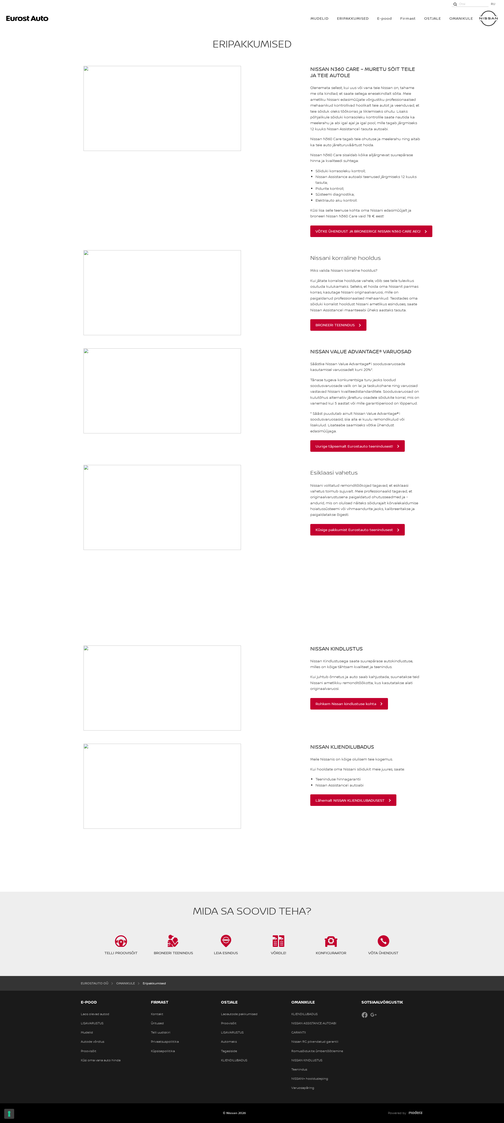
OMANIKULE (461, 18)
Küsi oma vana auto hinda (100, 1060)
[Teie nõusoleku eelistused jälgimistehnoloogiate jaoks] (9, 1114)
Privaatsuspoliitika (165, 1042)
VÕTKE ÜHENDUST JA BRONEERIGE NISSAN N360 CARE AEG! (368, 231)
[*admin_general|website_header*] (488, 18)
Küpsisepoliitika (163, 1051)
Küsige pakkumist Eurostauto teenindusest (354, 529)
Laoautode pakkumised (239, 1014)
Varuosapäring (302, 1088)
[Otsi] (455, 4)
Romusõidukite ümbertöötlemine (317, 1051)
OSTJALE (432, 18)
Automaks (229, 1042)
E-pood (384, 18)
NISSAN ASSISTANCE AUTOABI (313, 1023)
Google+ (373, 1015)
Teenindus (299, 1069)
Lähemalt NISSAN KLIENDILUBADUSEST (350, 800)
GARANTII (298, 1032)
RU (493, 4)
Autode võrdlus (92, 1042)
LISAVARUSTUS (92, 1023)
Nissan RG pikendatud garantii (314, 1042)
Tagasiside (229, 1051)
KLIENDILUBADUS (234, 1060)
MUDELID (320, 18)
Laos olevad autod (95, 1014)
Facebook (364, 1015)
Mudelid (87, 1032)
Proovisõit (88, 1051)
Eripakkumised (353, 18)
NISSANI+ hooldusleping (309, 1079)
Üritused (157, 1023)
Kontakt (157, 1014)
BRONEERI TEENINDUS (335, 324)
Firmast (408, 18)
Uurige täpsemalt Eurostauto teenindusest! (354, 446)
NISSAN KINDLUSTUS (306, 1060)
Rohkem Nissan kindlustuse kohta (346, 703)
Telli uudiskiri (160, 1032)
